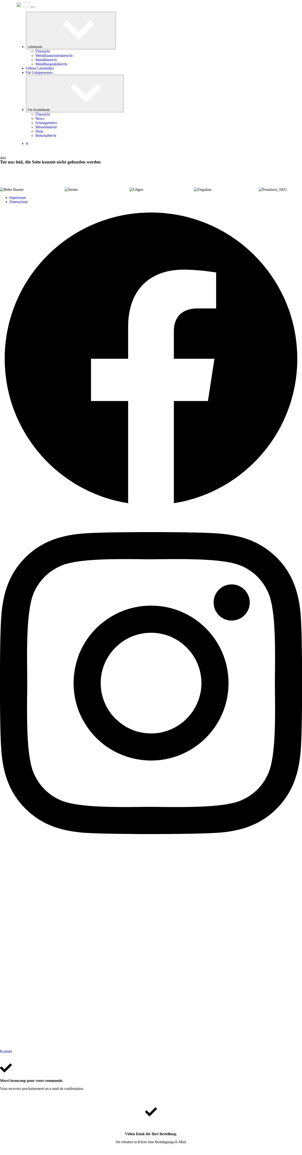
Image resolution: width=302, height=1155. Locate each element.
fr (27, 144)
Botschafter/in (45, 135)
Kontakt (6, 1051)
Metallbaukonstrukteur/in (54, 56)
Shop (39, 131)
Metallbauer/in (46, 60)
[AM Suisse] (151, 1047)
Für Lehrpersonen (39, 73)
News (39, 119)
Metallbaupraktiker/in (51, 64)
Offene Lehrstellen (40, 68)
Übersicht (42, 51)
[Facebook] (151, 508)
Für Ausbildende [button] (39, 110)
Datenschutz (18, 202)
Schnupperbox (46, 123)
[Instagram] (151, 854)
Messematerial (46, 127)
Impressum (17, 198)
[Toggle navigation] (33, 7)
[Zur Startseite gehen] (23, 6)
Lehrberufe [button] (35, 47)
